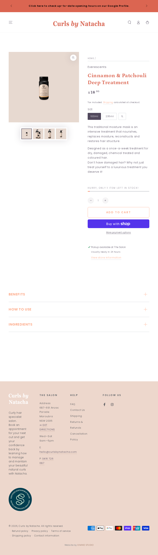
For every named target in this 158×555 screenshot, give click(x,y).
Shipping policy (21, 535)
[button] (129, 22)
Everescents (97, 67)
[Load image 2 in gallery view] (38, 134)
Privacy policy (40, 531)
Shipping (108, 102)
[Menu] (10, 22)
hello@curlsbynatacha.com (58, 451)
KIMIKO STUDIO (85, 545)
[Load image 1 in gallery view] (26, 134)
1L (122, 116)
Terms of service (61, 531)
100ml (94, 116)
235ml (110, 116)
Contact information (46, 535)
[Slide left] (12, 6)
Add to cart (118, 212)
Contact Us (77, 410)
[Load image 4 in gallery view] (61, 134)
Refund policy (20, 531)
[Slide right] (146, 6)
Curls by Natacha (29, 526)
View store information (106, 257)
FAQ (72, 404)
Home (91, 58)
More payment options (118, 232)
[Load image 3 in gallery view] (49, 134)
